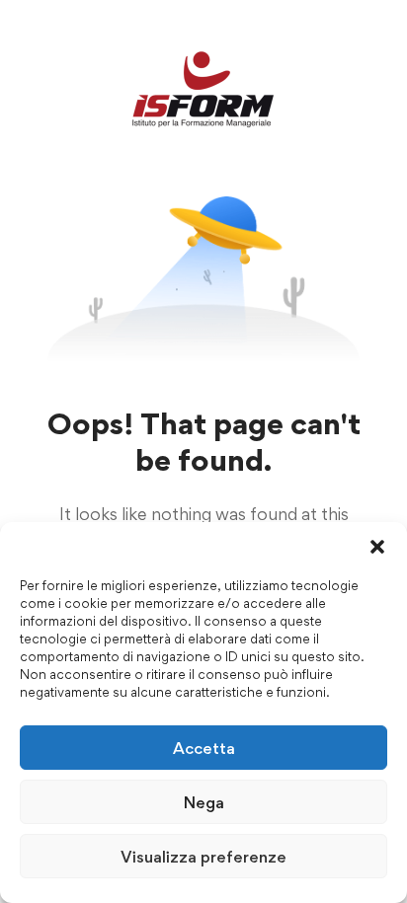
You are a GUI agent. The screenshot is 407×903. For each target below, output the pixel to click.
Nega (204, 802)
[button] (377, 547)
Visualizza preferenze (203, 856)
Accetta (204, 748)
